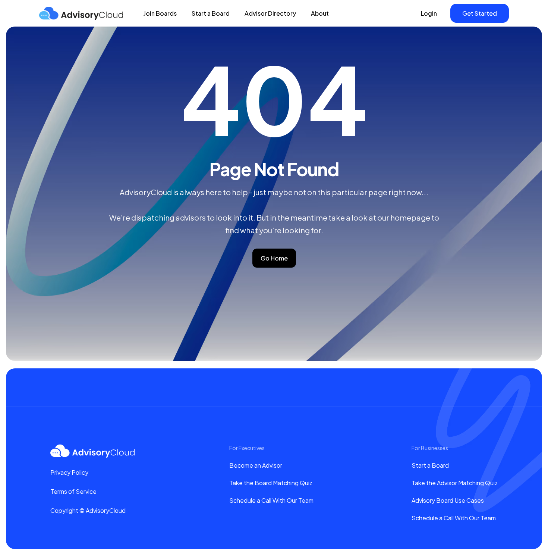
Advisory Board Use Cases (448, 500)
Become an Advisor (255, 465)
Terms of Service (73, 491)
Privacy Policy (69, 472)
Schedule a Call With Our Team (271, 500)
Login (429, 13)
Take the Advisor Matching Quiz (455, 483)
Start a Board (211, 13)
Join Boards (160, 13)
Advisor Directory (270, 13)
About (320, 13)
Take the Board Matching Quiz (270, 483)
